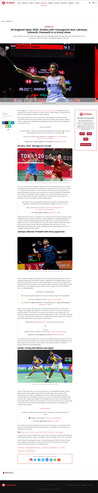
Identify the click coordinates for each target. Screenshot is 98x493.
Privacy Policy (70, 485)
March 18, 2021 (54, 421)
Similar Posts (9, 473)
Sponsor (79, 123)
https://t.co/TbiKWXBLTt (60, 136)
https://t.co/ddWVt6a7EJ (54, 299)
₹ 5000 (82, 134)
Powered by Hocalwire (54, 489)
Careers (91, 485)
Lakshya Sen (21, 451)
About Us (77, 485)
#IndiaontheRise (52, 207)
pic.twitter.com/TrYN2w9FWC (45, 209)
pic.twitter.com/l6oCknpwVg (57, 331)
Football (36, 3)
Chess (31, 3)
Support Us (25, 3)
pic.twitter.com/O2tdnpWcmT (53, 418)
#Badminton (60, 207)
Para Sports (63, 3)
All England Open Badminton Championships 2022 (42, 110)
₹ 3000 (89, 134)
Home (19, 3)
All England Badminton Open (33, 447)
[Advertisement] (49, 14)
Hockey (57, 3)
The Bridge (47, 456)
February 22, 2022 (45, 304)
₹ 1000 (86, 139)
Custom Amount (86, 144)
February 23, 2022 (54, 212)
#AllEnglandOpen (45, 408)
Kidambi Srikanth (30, 451)
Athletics (51, 3)
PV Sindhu (62, 447)
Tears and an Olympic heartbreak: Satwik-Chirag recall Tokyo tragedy (42, 432)
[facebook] (3, 122)
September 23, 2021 (60, 141)
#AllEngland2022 (38, 322)
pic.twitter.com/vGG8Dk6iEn (45, 138)
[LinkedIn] (12, 122)
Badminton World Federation (50, 447)
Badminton (44, 3)
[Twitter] (6, 122)
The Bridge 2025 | (43, 489)
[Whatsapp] (9, 122)
